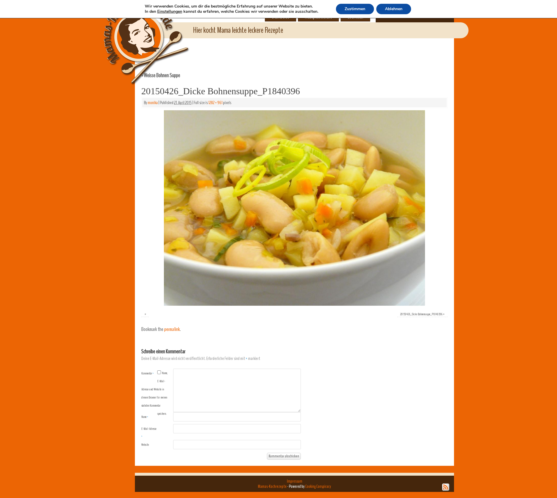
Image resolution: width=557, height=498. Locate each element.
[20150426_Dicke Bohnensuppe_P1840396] (294, 208)
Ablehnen (393, 9)
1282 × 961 (215, 102)
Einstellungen (169, 11)
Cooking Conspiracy (318, 486)
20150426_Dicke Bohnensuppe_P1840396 (421, 314)
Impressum (294, 481)
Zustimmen (355, 9)
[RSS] (446, 487)
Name (144, 416)
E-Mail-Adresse (148, 432)
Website (145, 444)
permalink (172, 329)
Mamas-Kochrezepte (138, 36)
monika (153, 102)
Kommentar (147, 373)
